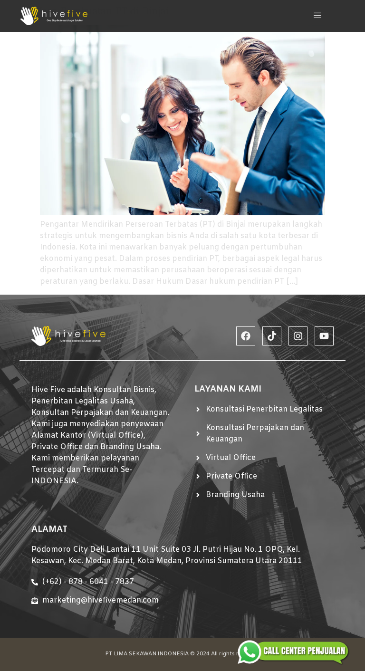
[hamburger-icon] (317, 16)
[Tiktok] (271, 335)
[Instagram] (297, 335)
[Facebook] (245, 335)
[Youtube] (324, 335)
